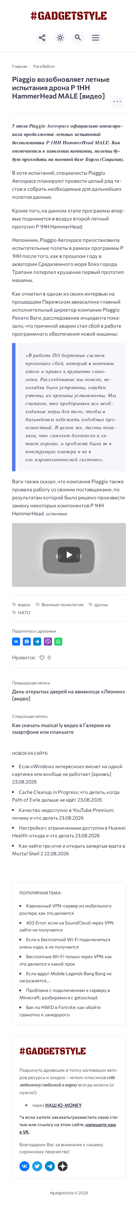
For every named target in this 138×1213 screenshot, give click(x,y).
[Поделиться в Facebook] (27, 642)
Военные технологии (62, 604)
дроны (101, 604)
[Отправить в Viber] (48, 642)
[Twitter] (37, 1166)
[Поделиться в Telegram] (37, 642)
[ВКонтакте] (24, 1166)
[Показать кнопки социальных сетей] (42, 37)
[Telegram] (50, 1166)
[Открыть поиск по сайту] (78, 37)
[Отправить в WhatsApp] (58, 642)
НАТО (24, 612)
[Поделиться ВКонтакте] (16, 642)
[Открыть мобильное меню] (95, 37)
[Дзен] (63, 1166)
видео (24, 604)
